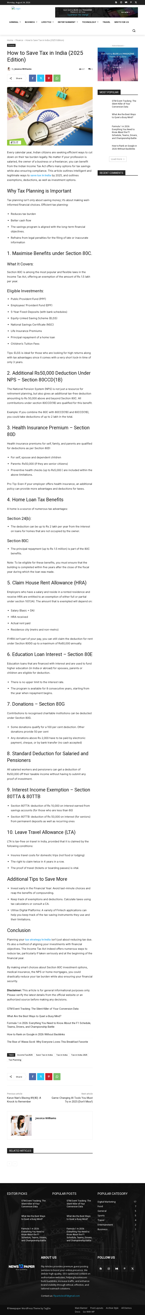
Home (10, 40)
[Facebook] (32, 78)
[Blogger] (116, 3)
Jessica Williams (22, 69)
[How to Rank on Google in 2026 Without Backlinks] (104, 148)
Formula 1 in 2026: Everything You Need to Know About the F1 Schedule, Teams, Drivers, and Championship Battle (49, 1024)
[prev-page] (9, 1164)
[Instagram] (121, 3)
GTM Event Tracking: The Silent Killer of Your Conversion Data (43, 1008)
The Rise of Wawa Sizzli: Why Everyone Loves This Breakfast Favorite (47, 1041)
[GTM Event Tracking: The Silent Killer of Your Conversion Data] (104, 104)
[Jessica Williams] (9, 69)
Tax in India (62, 1054)
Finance (19, 40)
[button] (134, 31)
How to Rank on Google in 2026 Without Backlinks (36, 1034)
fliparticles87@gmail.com (66, 1295)
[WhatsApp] (56, 78)
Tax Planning (14, 1059)
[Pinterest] (131, 3)
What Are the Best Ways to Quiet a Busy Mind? (34, 1016)
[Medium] (126, 3)
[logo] (21, 1267)
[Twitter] (136, 3)
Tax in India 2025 (79, 1054)
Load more (116, 159)
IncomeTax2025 (25, 1054)
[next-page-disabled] (15, 1164)
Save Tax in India (44, 1054)
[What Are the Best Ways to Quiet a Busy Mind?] (104, 117)
